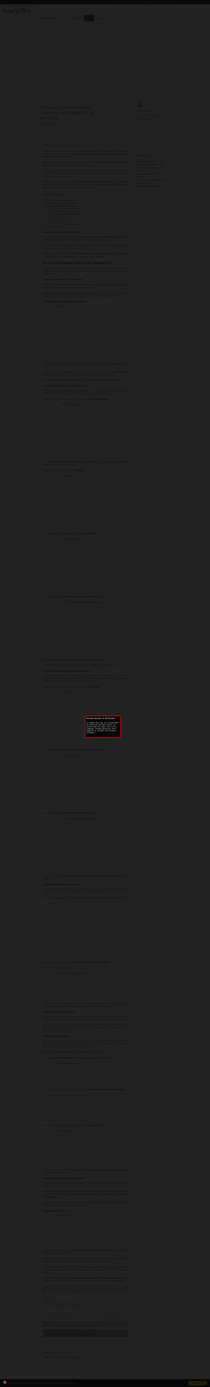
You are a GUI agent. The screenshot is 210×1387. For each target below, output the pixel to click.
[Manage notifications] (5, 1382)
